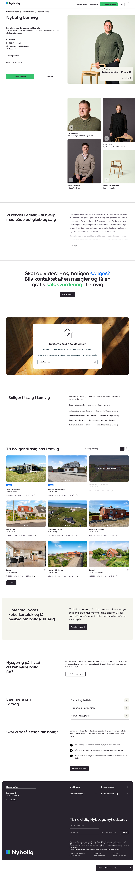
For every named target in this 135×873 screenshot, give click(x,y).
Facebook (12, 49)
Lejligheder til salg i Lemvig (107, 411)
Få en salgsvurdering (79, 768)
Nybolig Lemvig (43, 12)
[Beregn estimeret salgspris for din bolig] (95, 362)
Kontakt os (49, 77)
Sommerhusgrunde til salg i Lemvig (82, 416)
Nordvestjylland (28, 12)
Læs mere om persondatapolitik (99, 854)
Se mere (11, 583)
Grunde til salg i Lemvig (110, 416)
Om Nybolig (75, 787)
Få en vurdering (20, 77)
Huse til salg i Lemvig (77, 420)
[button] (74, 246)
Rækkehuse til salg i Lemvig (79, 425)
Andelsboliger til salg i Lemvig (80, 411)
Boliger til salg (107, 787)
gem (44, 484)
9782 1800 (12, 40)
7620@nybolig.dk (15, 43)
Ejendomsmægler (12, 12)
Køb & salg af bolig (109, 794)
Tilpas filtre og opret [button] (78, 627)
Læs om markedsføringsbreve (119, 854)
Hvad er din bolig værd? (107, 868)
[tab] (24, 480)
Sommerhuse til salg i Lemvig (106, 425)
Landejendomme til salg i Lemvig (102, 420)
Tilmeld (124, 833)
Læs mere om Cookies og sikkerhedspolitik (77, 854)
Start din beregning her (75, 674)
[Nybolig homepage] (19, 852)
